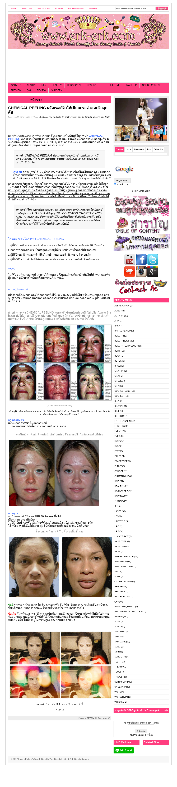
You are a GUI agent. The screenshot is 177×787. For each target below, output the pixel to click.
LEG (116, 516)
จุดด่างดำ (57, 117)
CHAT (117, 376)
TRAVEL (118, 677)
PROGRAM (119, 591)
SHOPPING (119, 631)
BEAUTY (31, 85)
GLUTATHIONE (121, 476)
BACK (117, 326)
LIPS (116, 531)
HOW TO (91, 85)
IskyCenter (43, 117)
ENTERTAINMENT (123, 421)
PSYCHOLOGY (121, 596)
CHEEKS (118, 381)
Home (13, 8)
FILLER (118, 456)
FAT (116, 446)
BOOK (117, 356)
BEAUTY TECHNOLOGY (126, 346)
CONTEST (119, 396)
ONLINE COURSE (151, 85)
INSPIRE (118, 501)
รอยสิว (68, 117)
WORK (117, 692)
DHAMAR (119, 406)
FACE (117, 441)
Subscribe (158, 149)
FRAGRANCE (121, 461)
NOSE (117, 576)
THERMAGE (120, 667)
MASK (117, 551)
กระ (50, 117)
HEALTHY (57, 85)
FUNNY (118, 466)
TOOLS (117, 672)
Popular (119, 149)
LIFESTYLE (115, 85)
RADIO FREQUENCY (124, 606)
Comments (139, 149)
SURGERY (56, 90)
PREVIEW (16, 90)
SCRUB (118, 626)
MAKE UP (131, 85)
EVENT (117, 431)
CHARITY (119, 371)
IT (102, 85)
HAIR (116, 481)
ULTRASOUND (121, 682)
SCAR (117, 621)
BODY (117, 351)
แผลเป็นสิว (105, 117)
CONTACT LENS (122, 391)
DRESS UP (119, 416)
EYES (117, 436)
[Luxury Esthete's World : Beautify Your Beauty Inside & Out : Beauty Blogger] (88, 31)
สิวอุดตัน (88, 117)
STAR (117, 652)
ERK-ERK (119, 426)
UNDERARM (120, 687)
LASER (117, 511)
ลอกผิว (81, 117)
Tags (149, 149)
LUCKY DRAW (121, 536)
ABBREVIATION (121, 306)
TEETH (117, 662)
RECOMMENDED (75, 8)
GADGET (118, 471)
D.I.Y (43, 85)
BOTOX (118, 361)
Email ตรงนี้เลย (146, 735)
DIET (116, 411)
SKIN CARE (120, 642)
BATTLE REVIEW (122, 331)
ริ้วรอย (74, 117)
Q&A (29, 90)
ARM (116, 321)
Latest (128, 149)
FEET (117, 451)
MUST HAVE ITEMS (123, 566)
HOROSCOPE (74, 85)
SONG (117, 647)
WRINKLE (119, 702)
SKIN (116, 637)
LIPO (116, 526)
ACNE (117, 311)
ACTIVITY (16, 85)
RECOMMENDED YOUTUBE (128, 611)
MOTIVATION (120, 561)
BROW (117, 366)
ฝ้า (63, 117)
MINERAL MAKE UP (124, 556)
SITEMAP (59, 8)
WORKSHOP (120, 697)
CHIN (117, 386)
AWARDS (93, 8)
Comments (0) (104, 718)
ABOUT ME (27, 8)
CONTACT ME (43, 8)
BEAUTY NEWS (121, 341)
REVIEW (41, 90)
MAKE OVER (120, 541)
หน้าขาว (96, 117)
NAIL (116, 571)
